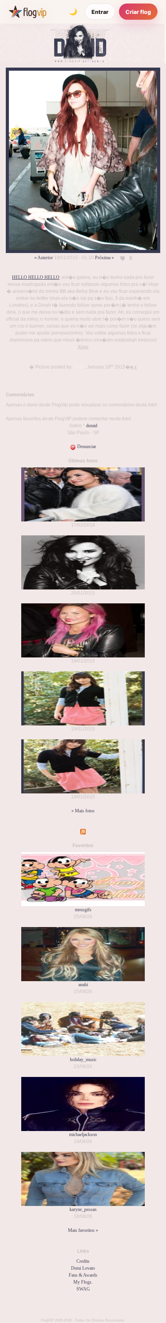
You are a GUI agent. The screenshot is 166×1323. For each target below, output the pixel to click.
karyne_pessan (83, 1209)
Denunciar (86, 446)
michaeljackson (83, 1134)
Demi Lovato (83, 1268)
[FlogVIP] (27, 11)
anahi (83, 984)
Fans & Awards (83, 1275)
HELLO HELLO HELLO (35, 277)
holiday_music (83, 1059)
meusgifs (83, 909)
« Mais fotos (83, 811)
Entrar (99, 11)
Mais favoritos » (83, 1230)
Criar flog (138, 11)
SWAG (83, 1289)
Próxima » (104, 257)
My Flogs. (83, 1282)
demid (91, 425)
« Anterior (43, 257)
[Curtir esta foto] (123, 258)
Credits (83, 1261)
